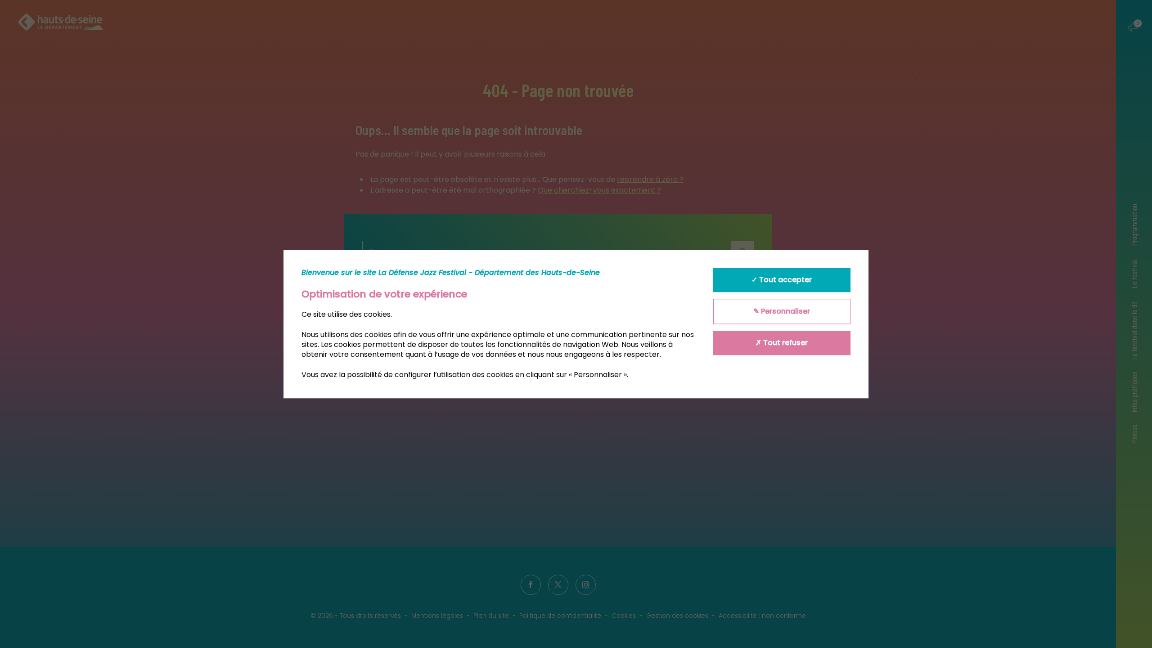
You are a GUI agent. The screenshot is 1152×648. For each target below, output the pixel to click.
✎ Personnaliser (781, 311)
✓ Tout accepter (782, 279)
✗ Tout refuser (782, 343)
